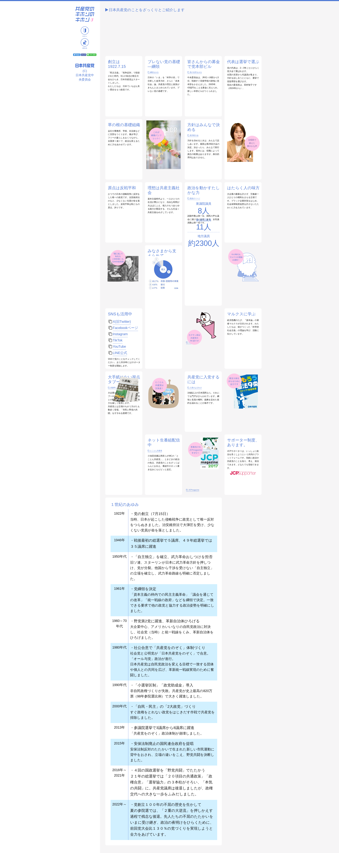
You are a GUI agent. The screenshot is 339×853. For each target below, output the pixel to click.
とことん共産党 (156, 451)
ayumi (85, 43)
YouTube (119, 346)
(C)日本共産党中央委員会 (85, 75)
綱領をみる (154, 72)
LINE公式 (120, 353)
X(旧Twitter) (122, 321)
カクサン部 (192, 342)
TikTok (117, 340)
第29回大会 (194, 135)
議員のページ (195, 198)
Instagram (120, 334)
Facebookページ (125, 328)
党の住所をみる (196, 72)
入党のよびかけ (196, 388)
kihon (85, 31)
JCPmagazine (193, 490)
